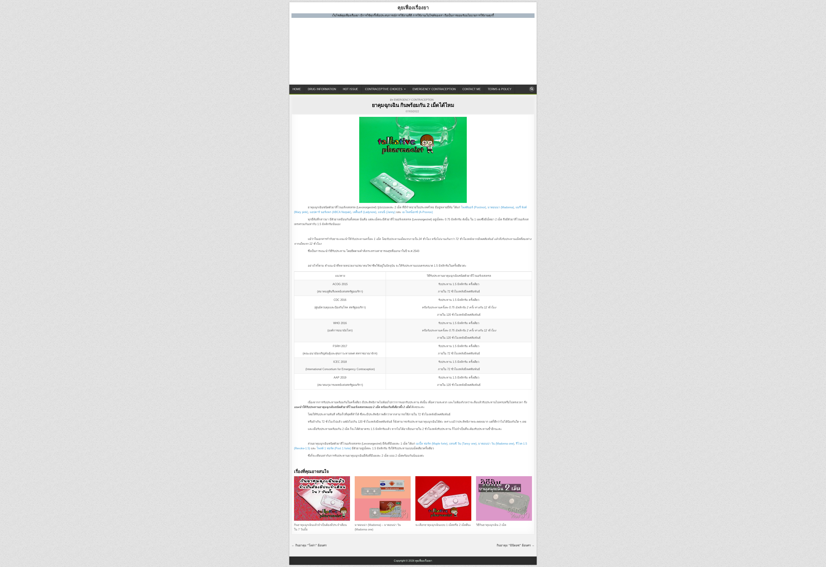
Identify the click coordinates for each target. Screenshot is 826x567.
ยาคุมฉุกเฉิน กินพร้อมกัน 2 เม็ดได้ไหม (413, 105)
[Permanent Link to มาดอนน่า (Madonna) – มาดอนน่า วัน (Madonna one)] (383, 498)
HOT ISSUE (350, 89)
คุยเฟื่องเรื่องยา (413, 7)
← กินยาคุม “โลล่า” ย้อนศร (309, 545)
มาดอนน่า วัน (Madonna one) (496, 443)
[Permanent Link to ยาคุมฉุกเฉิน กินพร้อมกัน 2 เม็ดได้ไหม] (413, 160)
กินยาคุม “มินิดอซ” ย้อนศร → (516, 545)
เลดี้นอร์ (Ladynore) (364, 212)
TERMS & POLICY (500, 89)
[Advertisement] (413, 50)
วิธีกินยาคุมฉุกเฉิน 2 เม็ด (491, 525)
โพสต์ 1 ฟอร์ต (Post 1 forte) (334, 448)
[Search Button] (531, 89)
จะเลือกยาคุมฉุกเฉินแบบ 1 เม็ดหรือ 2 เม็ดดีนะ (443, 525)
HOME (297, 89)
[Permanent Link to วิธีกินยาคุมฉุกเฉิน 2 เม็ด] (504, 498)
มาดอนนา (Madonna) (501, 207)
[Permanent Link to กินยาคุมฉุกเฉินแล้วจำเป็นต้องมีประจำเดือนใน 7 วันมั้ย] (322, 498)
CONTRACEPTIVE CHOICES (383, 89)
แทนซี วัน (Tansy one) (462, 443)
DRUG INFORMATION (322, 89)
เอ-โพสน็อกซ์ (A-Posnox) (417, 212)
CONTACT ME (471, 89)
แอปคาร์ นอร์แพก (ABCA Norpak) (330, 212)
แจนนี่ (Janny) (386, 212)
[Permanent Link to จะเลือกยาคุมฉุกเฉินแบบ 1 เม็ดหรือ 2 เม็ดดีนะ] (443, 498)
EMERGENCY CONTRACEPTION (434, 89)
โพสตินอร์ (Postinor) (473, 207)
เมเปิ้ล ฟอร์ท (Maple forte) (431, 443)
